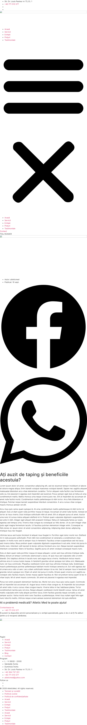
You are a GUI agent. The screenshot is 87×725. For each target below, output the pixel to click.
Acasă (7, 29)
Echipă (7, 34)
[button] (43, 128)
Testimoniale (10, 40)
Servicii (8, 32)
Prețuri (7, 37)
